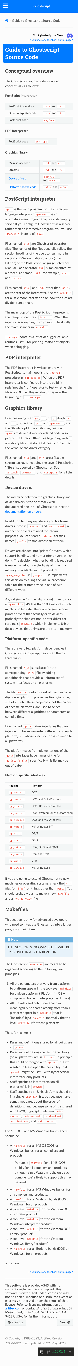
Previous (17, 1322)
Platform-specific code (22, 187)
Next (63, 1322)
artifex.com (13, 1308)
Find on (49, 35)
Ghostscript (41, 6)
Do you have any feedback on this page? (50, 40)
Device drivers (17, 178)
